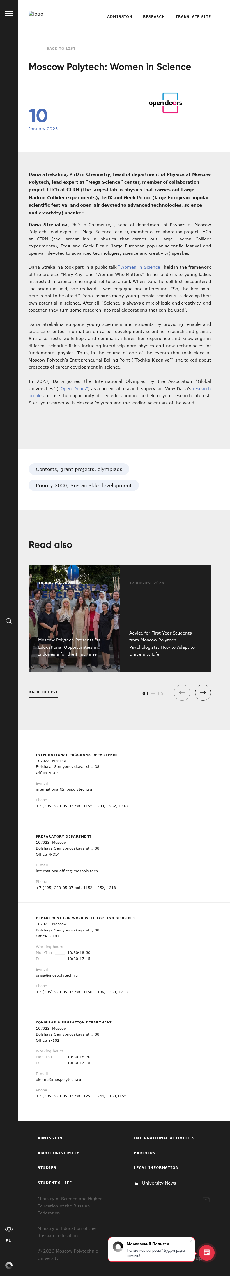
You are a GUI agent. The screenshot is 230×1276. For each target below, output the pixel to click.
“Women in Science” (140, 267)
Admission (119, 16)
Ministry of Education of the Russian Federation (67, 1232)
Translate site (193, 16)
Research (154, 16)
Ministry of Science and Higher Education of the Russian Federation (70, 1205)
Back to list (61, 48)
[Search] (9, 620)
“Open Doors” (73, 388)
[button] (203, 692)
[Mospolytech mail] (206, 1200)
